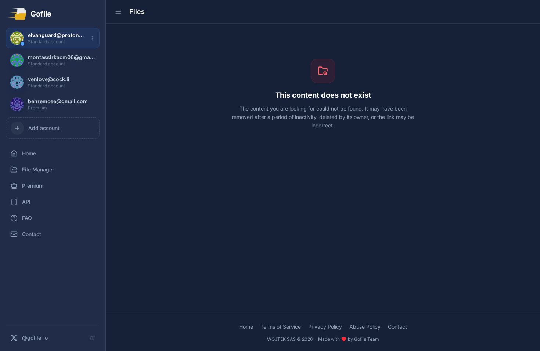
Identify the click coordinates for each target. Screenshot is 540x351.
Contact (397, 326)
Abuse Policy (365, 326)
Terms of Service (280, 326)
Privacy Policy (325, 326)
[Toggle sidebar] (118, 11)
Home (246, 326)
